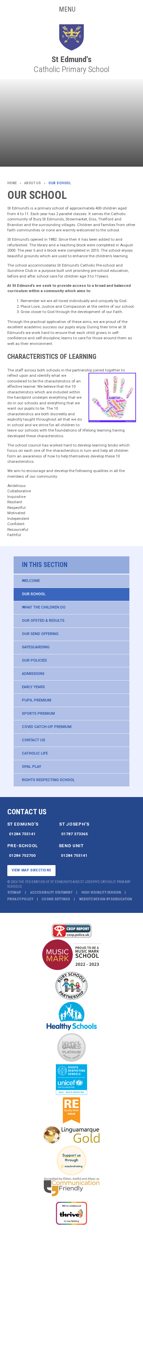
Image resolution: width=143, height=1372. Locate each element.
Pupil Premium (36, 700)
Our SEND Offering (40, 633)
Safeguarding (36, 647)
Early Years (33, 687)
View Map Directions (31, 870)
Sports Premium (38, 713)
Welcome (31, 580)
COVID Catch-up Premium (47, 726)
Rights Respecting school (48, 779)
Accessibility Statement (51, 892)
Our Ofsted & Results (43, 620)
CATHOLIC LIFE (35, 753)
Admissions (33, 673)
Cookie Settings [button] (56, 899)
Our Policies (34, 660)
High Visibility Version (101, 892)
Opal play (31, 766)
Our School (34, 594)
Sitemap (14, 892)
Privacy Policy (20, 899)
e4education (121, 899)
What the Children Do (44, 607)
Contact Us (33, 740)
